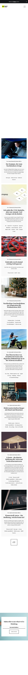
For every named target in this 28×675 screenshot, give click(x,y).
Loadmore (14, 542)
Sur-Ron (7, 373)
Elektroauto (11, 423)
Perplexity (15, 225)
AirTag (9, 375)
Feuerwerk (11, 272)
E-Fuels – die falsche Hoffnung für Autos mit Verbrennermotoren (14, 459)
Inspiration (18, 322)
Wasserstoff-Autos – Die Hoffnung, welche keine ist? (13, 516)
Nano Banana (14, 227)
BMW (22, 531)
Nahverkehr (14, 484)
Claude (13, 229)
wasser (14, 179)
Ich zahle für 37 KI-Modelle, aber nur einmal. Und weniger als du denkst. (14, 212)
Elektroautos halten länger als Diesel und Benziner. (14, 409)
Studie (6, 427)
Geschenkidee (10, 322)
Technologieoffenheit (13, 481)
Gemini (21, 229)
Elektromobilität (9, 425)
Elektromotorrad (14, 373)
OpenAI (21, 225)
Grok (14, 231)
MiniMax (8, 227)
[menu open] (24, 6)
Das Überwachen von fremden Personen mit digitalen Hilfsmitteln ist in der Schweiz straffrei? (14, 358)
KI (5, 225)
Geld (15, 272)
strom (20, 529)
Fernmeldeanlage (13, 377)
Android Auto (19, 483)
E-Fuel (10, 477)
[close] (26, 2)
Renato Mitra (18, 161)
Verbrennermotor (10, 483)
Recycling (11, 427)
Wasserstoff (16, 477)
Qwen (20, 227)
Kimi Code (8, 229)
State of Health (19, 427)
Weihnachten (11, 320)
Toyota (14, 533)
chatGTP (9, 225)
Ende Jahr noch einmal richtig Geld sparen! (14, 263)
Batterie (17, 423)
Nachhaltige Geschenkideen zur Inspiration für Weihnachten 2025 (14, 305)
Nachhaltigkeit (10, 324)
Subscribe (14, 631)
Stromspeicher (18, 425)
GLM (17, 229)
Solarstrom (14, 177)
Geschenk (17, 320)
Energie (8, 177)
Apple (21, 373)
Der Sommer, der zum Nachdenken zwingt (14, 165)
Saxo (19, 272)
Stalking (14, 375)
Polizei (19, 375)
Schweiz (20, 177)
